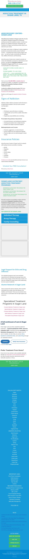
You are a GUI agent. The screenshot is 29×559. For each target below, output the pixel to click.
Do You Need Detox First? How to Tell (10, 528)
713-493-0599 (7, 344)
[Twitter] (10, 508)
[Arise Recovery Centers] (14, 377)
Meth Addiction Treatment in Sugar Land (14, 313)
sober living (21, 335)
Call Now (5, 341)
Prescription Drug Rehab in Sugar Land (14, 315)
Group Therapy (10, 218)
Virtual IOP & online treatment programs (15, 354)
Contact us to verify (5, 159)
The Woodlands (10, 91)
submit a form (20, 81)
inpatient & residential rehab (8, 335)
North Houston (18, 90)
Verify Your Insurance (19, 341)
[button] (14, 9)
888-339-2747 (14, 3)
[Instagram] (6, 508)
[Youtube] (22, 508)
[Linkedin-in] (14, 508)
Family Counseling (11, 222)
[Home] (14, 1)
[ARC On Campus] (14, 468)
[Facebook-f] (18, 508)
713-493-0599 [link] (11, 81)
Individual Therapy (11, 215)
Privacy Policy (14, 556)
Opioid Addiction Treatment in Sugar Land (14, 309)
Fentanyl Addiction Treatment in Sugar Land (14, 311)
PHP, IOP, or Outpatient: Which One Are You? (12, 529)
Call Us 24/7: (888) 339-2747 (12, 389)
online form (10, 168)
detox (23, 334)
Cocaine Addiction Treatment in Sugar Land (14, 307)
